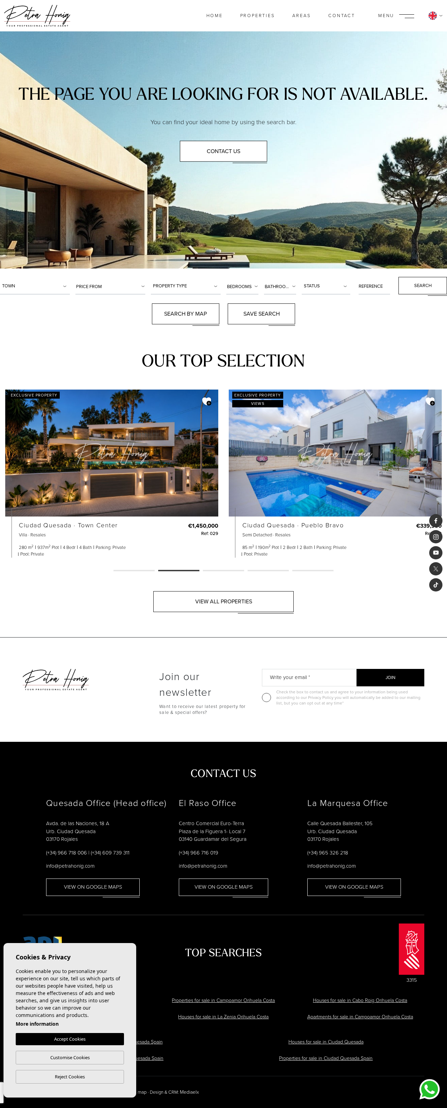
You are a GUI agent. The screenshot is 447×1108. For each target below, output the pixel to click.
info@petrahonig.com (70, 866)
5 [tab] (313, 571)
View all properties (223, 601)
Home (214, 15)
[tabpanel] (111, 474)
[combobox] (35, 285)
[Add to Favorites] (207, 401)
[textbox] (36, 286)
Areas (301, 15)
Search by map (185, 314)
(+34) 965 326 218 (327, 853)
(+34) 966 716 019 (198, 853)
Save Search (261, 314)
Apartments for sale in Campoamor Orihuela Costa (360, 1016)
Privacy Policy (321, 697)
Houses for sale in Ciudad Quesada (326, 1042)
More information (37, 1023)
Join (390, 677)
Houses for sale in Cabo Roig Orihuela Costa (360, 1000)
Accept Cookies (70, 1039)
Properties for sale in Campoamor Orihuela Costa (223, 1000)
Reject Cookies (70, 1076)
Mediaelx (189, 1092)
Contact (341, 15)
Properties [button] (257, 15)
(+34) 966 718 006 (66, 853)
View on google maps (93, 887)
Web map (137, 1092)
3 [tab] (223, 571)
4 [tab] (268, 571)
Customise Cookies (70, 1057)
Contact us (223, 151)
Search (423, 285)
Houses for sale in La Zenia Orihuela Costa (223, 1016)
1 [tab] (134, 571)
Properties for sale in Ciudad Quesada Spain (326, 1058)
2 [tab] (178, 571)
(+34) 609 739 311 (110, 853)
